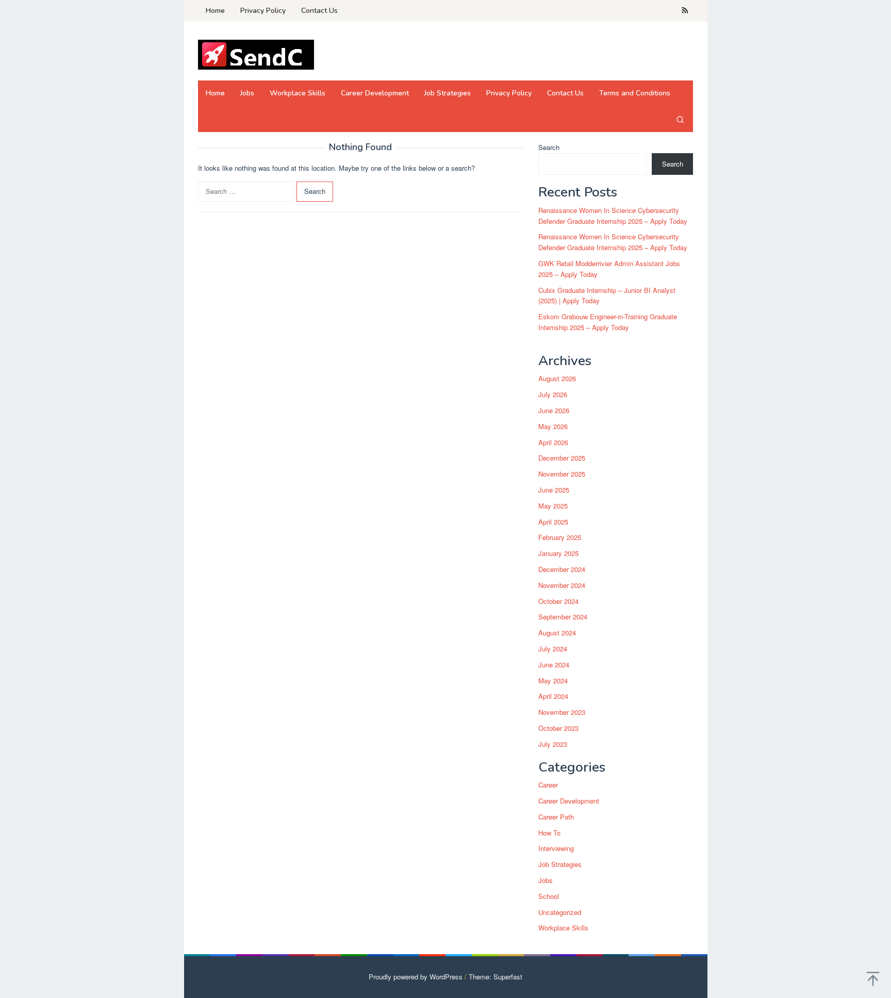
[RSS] (685, 11)
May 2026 (553, 426)
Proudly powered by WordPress (416, 976)
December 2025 (561, 458)
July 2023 (552, 744)
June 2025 (553, 490)
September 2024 (562, 616)
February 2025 (559, 537)
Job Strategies (560, 864)
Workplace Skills (563, 927)
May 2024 (553, 680)
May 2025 (553, 506)
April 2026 (553, 442)
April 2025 (553, 522)
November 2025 (561, 474)
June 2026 (553, 410)
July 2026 (552, 394)
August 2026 (557, 378)
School (548, 896)
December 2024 (561, 569)
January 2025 (558, 553)
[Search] (680, 119)
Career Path (556, 817)
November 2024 (561, 585)
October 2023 (558, 728)
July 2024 (552, 648)
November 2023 (561, 712)
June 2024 (553, 664)
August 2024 (557, 632)
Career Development (568, 801)
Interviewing (556, 848)
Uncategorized (559, 912)
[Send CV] (256, 54)
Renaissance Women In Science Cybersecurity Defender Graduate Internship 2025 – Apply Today (612, 215)
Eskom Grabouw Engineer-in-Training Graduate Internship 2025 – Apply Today (607, 322)
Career (548, 785)
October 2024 (558, 601)
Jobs (545, 880)
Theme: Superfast (495, 976)
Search (548, 147)
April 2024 (553, 696)
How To (549, 833)
